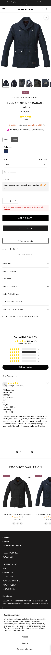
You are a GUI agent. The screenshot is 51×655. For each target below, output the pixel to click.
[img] (13, 383)
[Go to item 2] (13, 83)
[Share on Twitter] (14, 249)
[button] (25, 116)
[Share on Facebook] (10, 249)
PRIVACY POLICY (9, 585)
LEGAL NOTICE (8, 589)
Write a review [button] (25, 367)
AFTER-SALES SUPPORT (12, 545)
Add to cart (25, 218)
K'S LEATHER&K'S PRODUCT (25, 97)
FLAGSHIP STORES (10, 553)
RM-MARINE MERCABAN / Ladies (17, 514)
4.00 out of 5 (32, 341)
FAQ (4, 568)
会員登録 (12, 125)
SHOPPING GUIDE (9, 564)
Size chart (43, 159)
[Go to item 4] (29, 83)
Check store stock (10, 172)
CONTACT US (7, 572)
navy (15, 139)
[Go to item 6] (45, 83)
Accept (25, 636)
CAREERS (6, 541)
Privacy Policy (19, 630)
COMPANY (6, 537)
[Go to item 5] (37, 83)
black (6, 139)
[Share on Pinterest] (17, 249)
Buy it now (25, 228)
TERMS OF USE (8, 576)
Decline (25, 643)
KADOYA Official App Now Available (25, 2)
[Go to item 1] (5, 83)
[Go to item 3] (21, 83)
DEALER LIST (7, 557)
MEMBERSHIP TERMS (11, 580)
